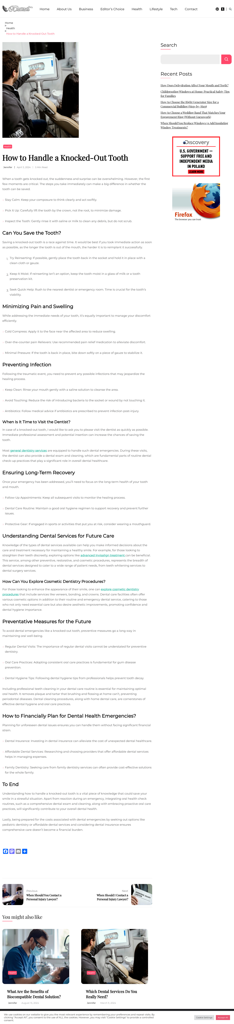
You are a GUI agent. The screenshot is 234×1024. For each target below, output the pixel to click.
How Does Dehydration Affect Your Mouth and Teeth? (194, 85)
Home (45, 9)
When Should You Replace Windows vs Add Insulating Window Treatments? (194, 125)
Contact (191, 9)
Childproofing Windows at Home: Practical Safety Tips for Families (195, 94)
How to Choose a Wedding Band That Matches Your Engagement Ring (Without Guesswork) (193, 115)
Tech (173, 9)
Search (169, 45)
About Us (64, 9)
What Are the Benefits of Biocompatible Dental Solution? (34, 994)
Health (137, 9)
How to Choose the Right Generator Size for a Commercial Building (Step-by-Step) (190, 104)
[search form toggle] (230, 9)
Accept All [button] (223, 1017)
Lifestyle (156, 9)
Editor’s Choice (112, 9)
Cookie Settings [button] (204, 1017)
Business (86, 9)
